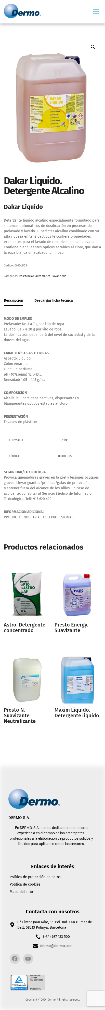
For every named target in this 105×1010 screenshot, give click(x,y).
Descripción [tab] (13, 300)
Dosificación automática (34, 276)
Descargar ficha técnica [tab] (53, 300)
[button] (96, 11)
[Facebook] (15, 959)
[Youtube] (28, 959)
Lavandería (59, 276)
